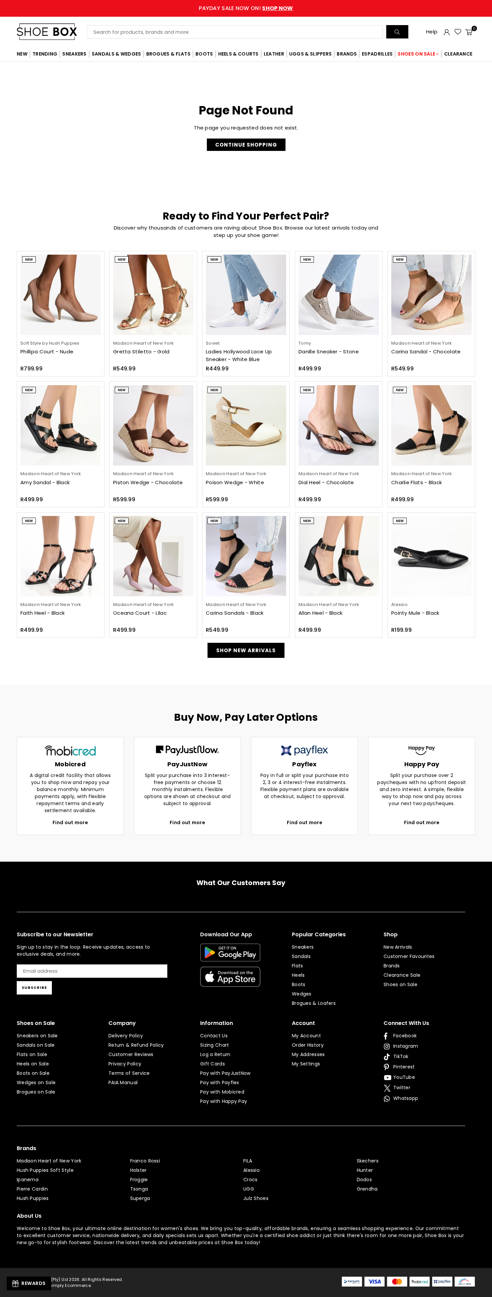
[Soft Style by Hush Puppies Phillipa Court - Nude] (60, 295)
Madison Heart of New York (49, 1160)
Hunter (365, 1170)
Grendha (367, 1189)
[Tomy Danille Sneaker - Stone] (339, 295)
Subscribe (34, 987)
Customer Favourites (409, 956)
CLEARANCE (458, 54)
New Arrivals (398, 947)
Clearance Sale (402, 975)
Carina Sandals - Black (235, 612)
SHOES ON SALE (416, 54)
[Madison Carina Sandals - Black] (246, 556)
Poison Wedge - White (235, 482)
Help (431, 31)
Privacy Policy (124, 1063)
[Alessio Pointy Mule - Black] (431, 556)
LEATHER (274, 54)
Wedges (302, 993)
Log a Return (215, 1054)
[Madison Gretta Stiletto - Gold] (153, 295)
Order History (308, 1045)
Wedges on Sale (36, 1082)
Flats (297, 965)
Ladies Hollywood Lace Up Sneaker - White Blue (239, 355)
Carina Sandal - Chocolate (426, 351)
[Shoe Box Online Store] (52, 31)
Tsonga (139, 1189)
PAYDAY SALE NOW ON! (246, 8)
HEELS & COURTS (238, 54)
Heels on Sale (33, 1063)
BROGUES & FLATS (168, 54)
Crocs (250, 1179)
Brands (392, 965)
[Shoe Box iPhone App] (230, 981)
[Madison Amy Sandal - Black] (60, 425)
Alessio (251, 1170)
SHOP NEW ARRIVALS (246, 650)
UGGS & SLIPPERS (310, 54)
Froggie (139, 1179)
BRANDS (347, 54)
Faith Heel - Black (42, 612)
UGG (248, 1189)
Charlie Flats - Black (416, 482)
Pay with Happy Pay (223, 1101)
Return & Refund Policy (136, 1045)
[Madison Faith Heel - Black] (60, 556)
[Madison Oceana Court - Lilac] (153, 556)
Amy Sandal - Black (45, 482)
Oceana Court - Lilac (140, 612)
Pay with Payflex (219, 1082)
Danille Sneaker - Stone (329, 351)
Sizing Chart (214, 1045)
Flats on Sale (32, 1054)
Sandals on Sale (36, 1045)
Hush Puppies (33, 1198)
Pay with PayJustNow (225, 1073)
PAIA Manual (123, 1082)
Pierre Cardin (32, 1189)
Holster (138, 1170)
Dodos (364, 1179)
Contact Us (214, 1035)
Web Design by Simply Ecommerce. (54, 1285)
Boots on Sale (33, 1073)
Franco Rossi (145, 1160)
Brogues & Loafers (314, 1003)
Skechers (368, 1160)
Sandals (301, 956)
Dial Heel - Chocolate (326, 482)
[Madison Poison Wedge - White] (246, 425)
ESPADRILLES (377, 54)
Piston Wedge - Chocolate (148, 482)
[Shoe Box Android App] (230, 956)
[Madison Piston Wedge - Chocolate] (153, 425)
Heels (298, 975)
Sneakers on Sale (37, 1035)
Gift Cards (212, 1063)
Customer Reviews (131, 1054)
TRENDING (44, 54)
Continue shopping (246, 144)
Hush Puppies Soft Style (45, 1170)
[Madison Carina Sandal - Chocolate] (431, 295)
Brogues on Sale (36, 1092)
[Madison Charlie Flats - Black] (431, 425)
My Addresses (308, 1054)
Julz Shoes (255, 1198)
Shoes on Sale (400, 984)
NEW (22, 54)
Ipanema (27, 1179)
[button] (469, 32)
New (29, 259)
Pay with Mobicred (222, 1092)
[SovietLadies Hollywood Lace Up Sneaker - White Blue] (246, 295)
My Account (306, 1035)
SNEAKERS (74, 54)
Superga (140, 1198)
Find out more (70, 822)
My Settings (306, 1063)
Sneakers (303, 947)
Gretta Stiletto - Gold (141, 351)
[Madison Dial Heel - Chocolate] (339, 425)
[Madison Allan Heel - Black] (339, 556)
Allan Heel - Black (320, 612)
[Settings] (447, 32)
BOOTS (204, 54)
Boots (299, 984)
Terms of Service (129, 1073)
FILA (247, 1160)
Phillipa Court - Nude (46, 351)
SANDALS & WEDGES (116, 54)
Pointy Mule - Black (415, 612)
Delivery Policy (125, 1035)
